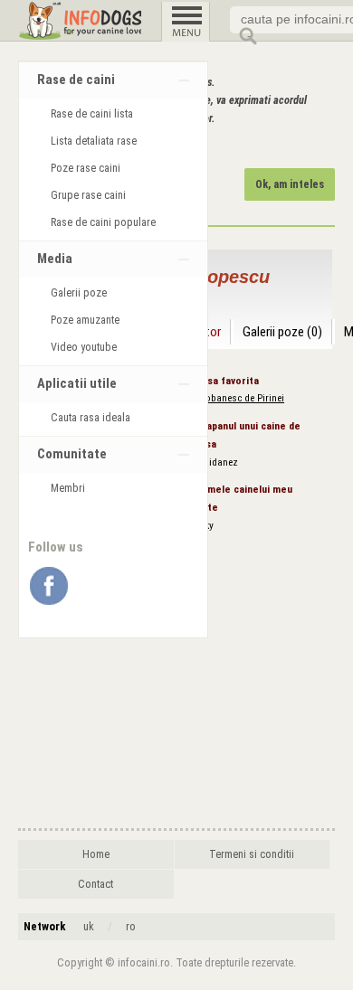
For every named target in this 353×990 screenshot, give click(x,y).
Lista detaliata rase (94, 141)
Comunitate (72, 454)
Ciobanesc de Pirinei (240, 398)
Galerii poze (79, 293)
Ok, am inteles (289, 184)
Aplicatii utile (77, 383)
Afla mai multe (120, 145)
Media (54, 259)
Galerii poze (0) (282, 332)
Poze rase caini (85, 168)
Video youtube (84, 347)
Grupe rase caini (88, 195)
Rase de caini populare (103, 222)
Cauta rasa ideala (90, 417)
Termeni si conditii (251, 854)
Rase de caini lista (92, 114)
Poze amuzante (85, 320)
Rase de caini (76, 80)
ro (131, 926)
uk (88, 926)
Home (96, 854)
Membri (68, 488)
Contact (95, 884)
